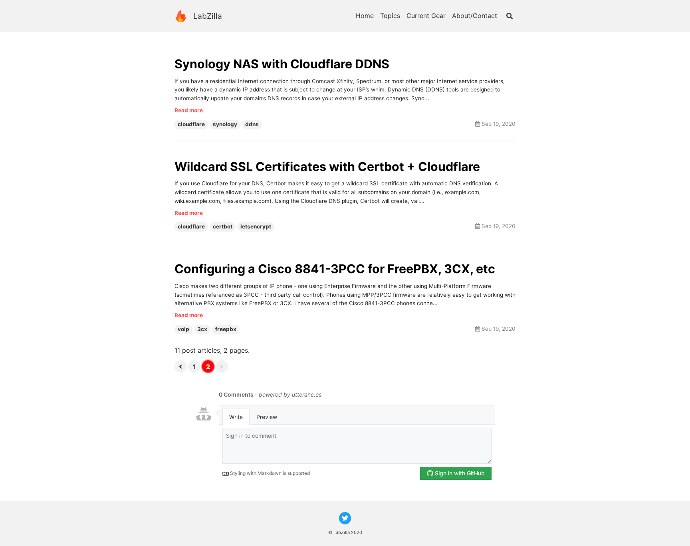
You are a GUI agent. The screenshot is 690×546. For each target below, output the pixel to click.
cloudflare (191, 124)
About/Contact (474, 16)
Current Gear (426, 16)
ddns (252, 124)
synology (225, 124)
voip (183, 329)
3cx (202, 329)
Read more (188, 110)
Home (365, 16)
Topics (390, 16)
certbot (222, 226)
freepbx (225, 329)
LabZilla (207, 16)
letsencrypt (255, 226)
